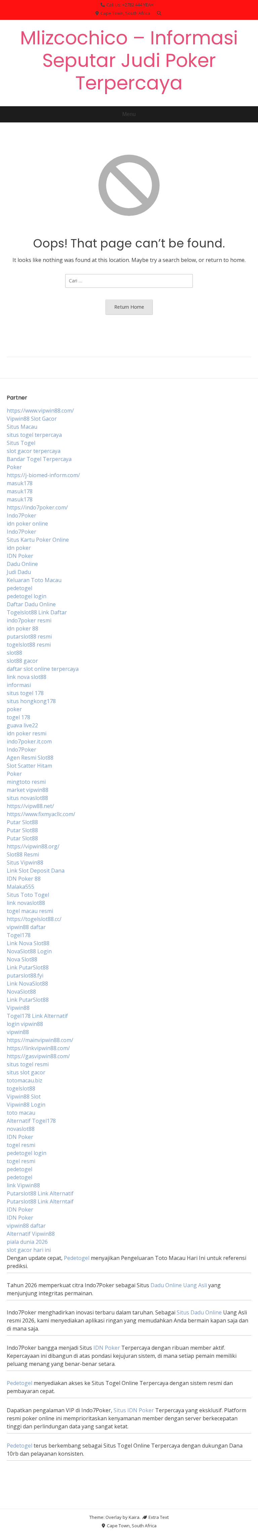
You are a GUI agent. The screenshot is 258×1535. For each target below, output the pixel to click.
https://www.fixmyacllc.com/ (41, 814)
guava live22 (22, 725)
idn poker (19, 547)
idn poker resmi (26, 733)
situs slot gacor (26, 1072)
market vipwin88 (27, 790)
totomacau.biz (24, 1080)
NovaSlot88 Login (29, 951)
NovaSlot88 (21, 991)
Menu (129, 114)
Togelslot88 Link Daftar (37, 612)
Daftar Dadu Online (31, 604)
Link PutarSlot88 (28, 967)
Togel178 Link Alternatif (37, 1016)
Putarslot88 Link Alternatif (40, 1193)
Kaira (134, 1517)
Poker (14, 467)
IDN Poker (20, 556)
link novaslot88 (26, 903)
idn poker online (27, 523)
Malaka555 (20, 886)
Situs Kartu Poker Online (38, 539)
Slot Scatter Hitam (29, 765)
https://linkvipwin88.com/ (38, 1048)
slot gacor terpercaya (33, 451)
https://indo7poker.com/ (37, 507)
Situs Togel (21, 443)
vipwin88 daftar (26, 927)
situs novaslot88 (27, 798)
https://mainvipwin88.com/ (40, 1040)
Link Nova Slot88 (28, 943)
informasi (19, 685)
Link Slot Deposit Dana (35, 870)
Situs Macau (22, 426)
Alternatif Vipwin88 (31, 1233)
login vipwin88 (25, 1024)
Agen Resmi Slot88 (30, 757)
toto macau (21, 1112)
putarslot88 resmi (29, 636)
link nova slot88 (26, 677)
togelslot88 (21, 1088)
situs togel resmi (28, 1064)
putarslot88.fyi (25, 975)
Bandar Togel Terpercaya (39, 459)
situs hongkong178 (31, 701)
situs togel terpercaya (34, 434)
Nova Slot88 (22, 959)
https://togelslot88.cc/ (34, 919)
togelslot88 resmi (29, 644)
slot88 (14, 652)
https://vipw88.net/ (30, 806)
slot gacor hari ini (29, 1250)
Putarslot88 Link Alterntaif (40, 1201)
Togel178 (19, 935)
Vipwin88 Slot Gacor (32, 418)
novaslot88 (21, 1129)
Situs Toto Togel (28, 894)
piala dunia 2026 (27, 1241)
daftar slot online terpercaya (43, 669)
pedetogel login (26, 596)
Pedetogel (76, 1258)
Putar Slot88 (22, 822)
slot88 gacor (22, 660)
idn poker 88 (22, 628)
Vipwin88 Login (26, 1104)
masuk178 (20, 483)
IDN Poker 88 (24, 878)
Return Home (129, 307)
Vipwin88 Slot (24, 1096)
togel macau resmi (30, 911)
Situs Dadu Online (199, 1312)
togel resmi (21, 1145)
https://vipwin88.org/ (33, 846)
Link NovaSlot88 (27, 983)
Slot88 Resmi (23, 854)
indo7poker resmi (29, 620)
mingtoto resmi (26, 781)
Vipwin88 (18, 1007)
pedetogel (19, 588)
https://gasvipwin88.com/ (38, 1056)
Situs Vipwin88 (25, 862)
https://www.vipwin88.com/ (40, 410)
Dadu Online (22, 564)
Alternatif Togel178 (31, 1120)
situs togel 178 (25, 693)
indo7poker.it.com (29, 741)
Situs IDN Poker (134, 1410)
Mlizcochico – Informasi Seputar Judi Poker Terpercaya (129, 60)
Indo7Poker (21, 515)
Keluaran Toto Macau (34, 580)
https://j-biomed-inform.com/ (43, 475)
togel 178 (18, 717)
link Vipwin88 (23, 1185)
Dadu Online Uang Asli (178, 1285)
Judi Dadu (19, 572)
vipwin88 (18, 1032)
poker (14, 709)
